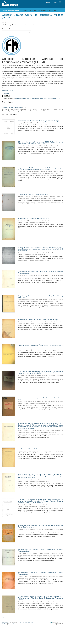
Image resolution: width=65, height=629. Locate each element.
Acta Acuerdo (6, 93)
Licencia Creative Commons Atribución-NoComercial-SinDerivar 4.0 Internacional (37, 98)
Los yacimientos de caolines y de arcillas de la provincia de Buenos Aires (40, 398)
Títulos (26, 25)
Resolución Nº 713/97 (8, 90)
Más (3, 617)
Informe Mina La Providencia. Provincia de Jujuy (33, 218)
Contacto (4, 624)
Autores (20, 25)
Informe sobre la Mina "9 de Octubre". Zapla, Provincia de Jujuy (38, 319)
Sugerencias (11, 624)
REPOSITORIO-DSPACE (26, 622)
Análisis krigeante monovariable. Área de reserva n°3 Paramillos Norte (40, 345)
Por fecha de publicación (9, 25)
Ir (29, 32)
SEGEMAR (5, 622)
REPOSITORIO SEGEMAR (13, 10)
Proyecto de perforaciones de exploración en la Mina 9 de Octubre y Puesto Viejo (40, 296)
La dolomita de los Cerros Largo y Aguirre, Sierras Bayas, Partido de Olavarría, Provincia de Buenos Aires (40, 372)
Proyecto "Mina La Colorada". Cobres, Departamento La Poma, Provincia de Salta (40, 550)
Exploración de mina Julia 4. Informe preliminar (33, 194)
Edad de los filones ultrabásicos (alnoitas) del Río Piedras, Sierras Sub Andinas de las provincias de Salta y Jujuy (40, 143)
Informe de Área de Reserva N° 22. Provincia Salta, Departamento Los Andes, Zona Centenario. (40, 526)
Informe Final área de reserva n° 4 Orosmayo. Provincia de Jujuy (38, 121)
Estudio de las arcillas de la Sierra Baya (30, 449)
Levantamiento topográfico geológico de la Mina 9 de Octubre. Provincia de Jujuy (40, 272)
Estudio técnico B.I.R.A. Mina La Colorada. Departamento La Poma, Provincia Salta (40, 573)
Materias (32, 25)
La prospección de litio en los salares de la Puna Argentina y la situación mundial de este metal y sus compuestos (40, 168)
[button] (48, 2)
